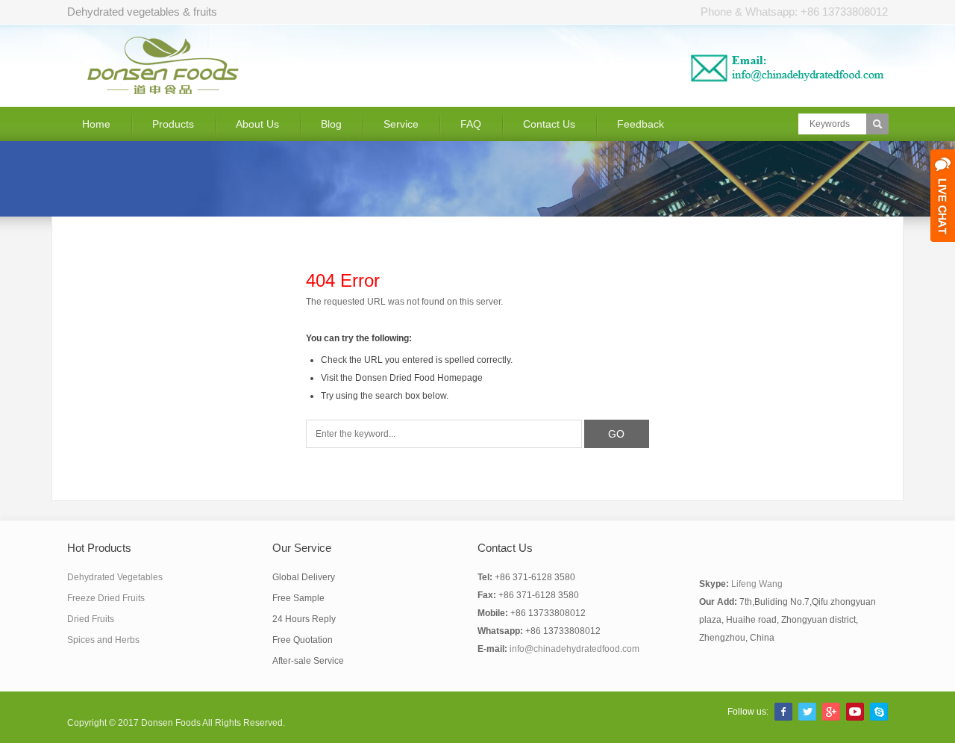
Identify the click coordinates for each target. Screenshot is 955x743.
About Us (257, 124)
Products (173, 124)
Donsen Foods (171, 723)
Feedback (640, 124)
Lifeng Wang (757, 584)
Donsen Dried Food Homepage (419, 378)
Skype (879, 712)
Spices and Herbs (103, 640)
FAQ (470, 124)
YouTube (855, 712)
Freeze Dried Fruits (106, 598)
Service (401, 124)
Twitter (807, 712)
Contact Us (549, 124)
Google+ (831, 712)
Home (96, 124)
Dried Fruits (90, 619)
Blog (331, 124)
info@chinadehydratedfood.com (574, 649)
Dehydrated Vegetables (115, 577)
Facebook (783, 712)
